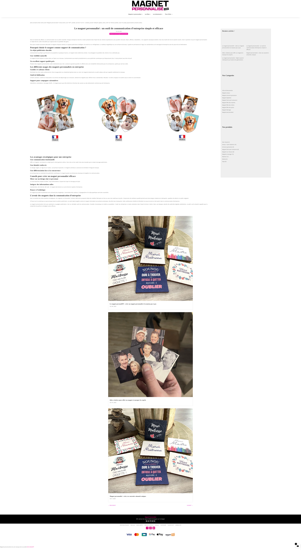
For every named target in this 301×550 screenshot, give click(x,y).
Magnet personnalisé (227, 112)
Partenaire (163, 525)
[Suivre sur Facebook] (147, 528)
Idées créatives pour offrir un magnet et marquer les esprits (128, 400)
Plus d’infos (168, 14)
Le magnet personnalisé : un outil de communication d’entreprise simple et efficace (256, 47)
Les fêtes (147, 14)
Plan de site (171, 525)
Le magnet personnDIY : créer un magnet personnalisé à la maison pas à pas (133, 304)
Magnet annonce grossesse (229, 95)
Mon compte (139, 525)
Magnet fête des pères (228, 107)
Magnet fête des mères (228, 105)
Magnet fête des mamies (228, 102)
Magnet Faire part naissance (229, 100)
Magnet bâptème (226, 98)
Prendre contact (149, 525)
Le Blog (157, 525)
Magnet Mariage (226, 110)
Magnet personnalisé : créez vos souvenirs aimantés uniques (128, 496)
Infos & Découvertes (227, 90)
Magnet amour (226, 93)
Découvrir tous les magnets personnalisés (118, 33)
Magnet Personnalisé (150, 517)
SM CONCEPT (30, 547)
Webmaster (178, 525)
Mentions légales (124, 525)
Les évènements (157, 14)
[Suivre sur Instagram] (150, 528)
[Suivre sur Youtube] (154, 528)
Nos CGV (133, 525)
